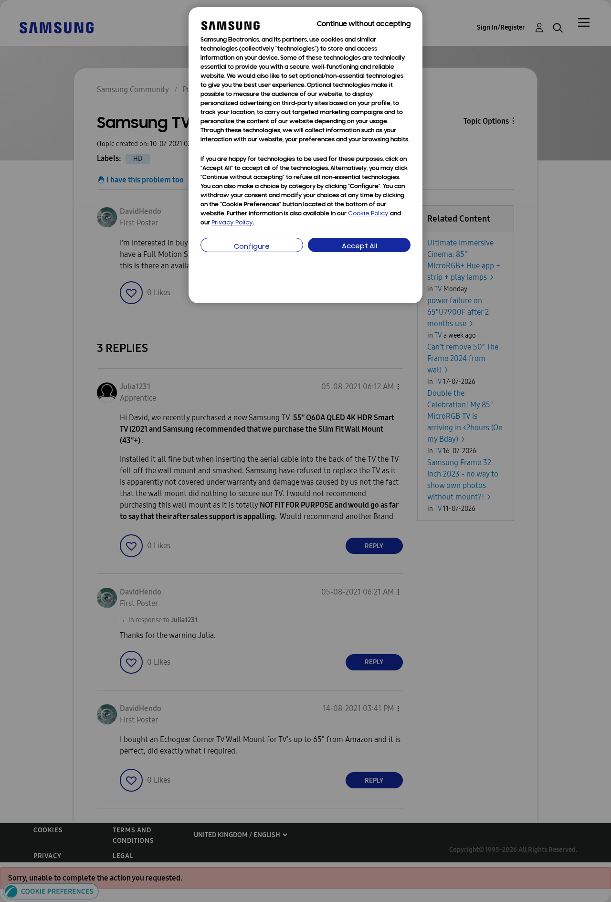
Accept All (359, 246)
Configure (252, 247)
